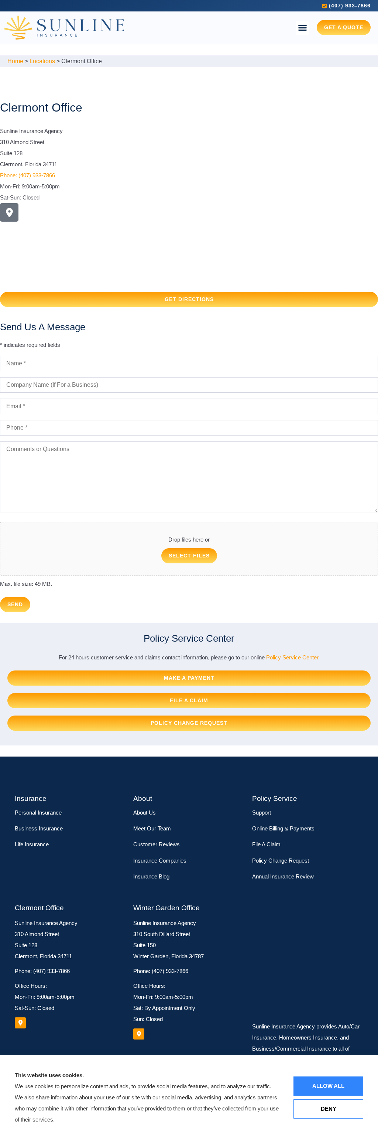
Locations (42, 61)
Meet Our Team (152, 828)
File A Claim (266, 844)
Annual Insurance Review (283, 876)
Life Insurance (32, 844)
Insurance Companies (159, 860)
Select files (189, 556)
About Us (144, 812)
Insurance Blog (151, 876)
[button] (303, 28)
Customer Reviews (156, 844)
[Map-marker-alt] (9, 212)
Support (261, 812)
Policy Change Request (280, 860)
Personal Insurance (38, 812)
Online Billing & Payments (283, 828)
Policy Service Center (292, 657)
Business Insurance (39, 828)
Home (15, 61)
